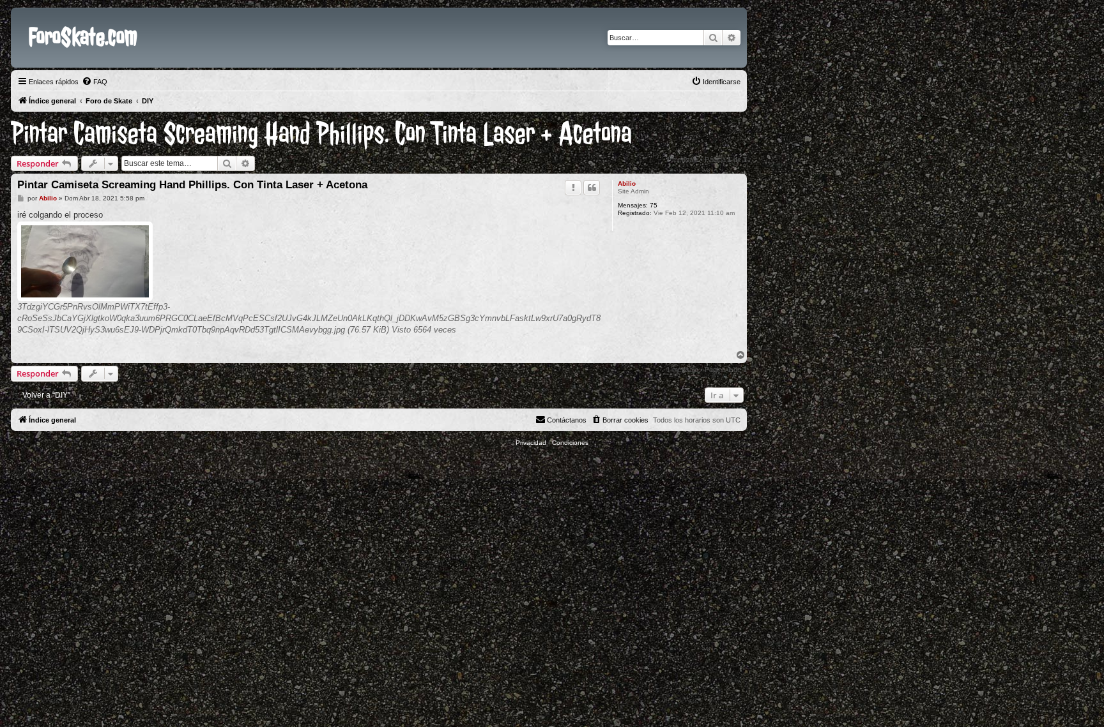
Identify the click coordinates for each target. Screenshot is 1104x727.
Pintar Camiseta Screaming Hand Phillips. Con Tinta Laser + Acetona (321, 133)
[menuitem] (94, 81)
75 (653, 205)
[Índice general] (21, 17)
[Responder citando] (591, 187)
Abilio (627, 183)
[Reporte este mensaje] (573, 187)
